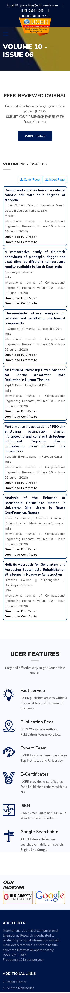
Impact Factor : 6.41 (35, 16)
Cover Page (31, 179)
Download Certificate (21, 242)
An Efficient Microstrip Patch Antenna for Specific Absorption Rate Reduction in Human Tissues (35, 375)
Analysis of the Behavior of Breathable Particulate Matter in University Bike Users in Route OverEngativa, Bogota (35, 505)
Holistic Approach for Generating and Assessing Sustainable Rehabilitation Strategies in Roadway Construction (35, 569)
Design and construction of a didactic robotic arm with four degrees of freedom (35, 195)
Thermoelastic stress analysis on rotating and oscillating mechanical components (35, 318)
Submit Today (35, 136)
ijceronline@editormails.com (39, 5)
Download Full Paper (21, 237)
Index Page (56, 179)
